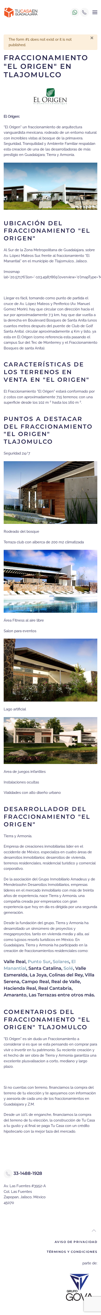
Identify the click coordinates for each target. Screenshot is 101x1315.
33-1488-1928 (27, 1173)
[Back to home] (21, 12)
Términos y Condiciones (72, 1252)
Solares (61, 961)
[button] (94, 12)
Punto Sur (39, 961)
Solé (68, 968)
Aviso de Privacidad (76, 1242)
